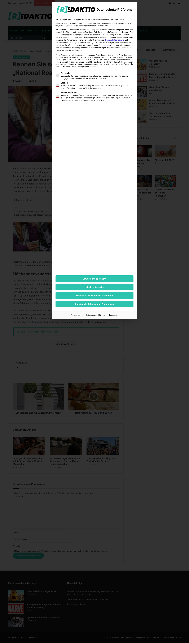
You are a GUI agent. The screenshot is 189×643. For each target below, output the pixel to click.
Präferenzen (76, 315)
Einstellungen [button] (104, 45)
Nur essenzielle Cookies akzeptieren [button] (94, 295)
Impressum (114, 315)
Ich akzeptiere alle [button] (94, 287)
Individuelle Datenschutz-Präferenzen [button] (94, 304)
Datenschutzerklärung (114, 40)
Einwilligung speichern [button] (94, 278)
